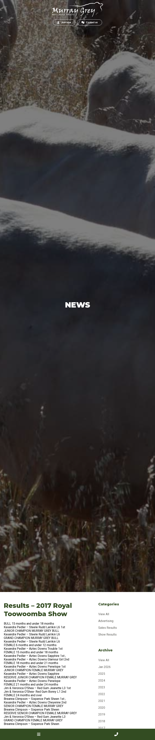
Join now (65, 22)
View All (103, 614)
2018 (101, 721)
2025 (101, 674)
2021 (101, 701)
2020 (101, 707)
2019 (101, 714)
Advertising (105, 621)
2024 (101, 680)
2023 (101, 687)
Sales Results (107, 628)
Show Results (107, 634)
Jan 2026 (104, 667)
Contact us (91, 22)
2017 (101, 728)
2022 (101, 694)
